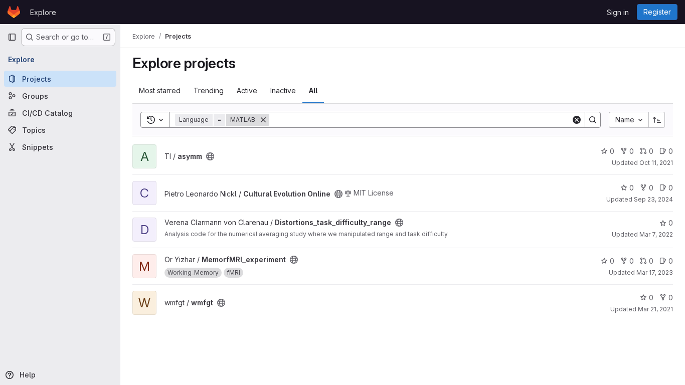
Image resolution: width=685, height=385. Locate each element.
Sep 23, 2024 (653, 199)
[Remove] (263, 120)
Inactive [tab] (283, 90)
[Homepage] (14, 12)
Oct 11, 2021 (656, 162)
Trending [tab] (209, 90)
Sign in (618, 12)
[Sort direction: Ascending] (657, 120)
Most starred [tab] (160, 90)
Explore (43, 12)
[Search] (593, 120)
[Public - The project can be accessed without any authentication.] (210, 156)
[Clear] (577, 120)
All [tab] (313, 90)
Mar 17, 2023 (654, 272)
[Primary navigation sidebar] (12, 37)
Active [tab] (247, 90)
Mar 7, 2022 (656, 234)
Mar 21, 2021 (655, 309)
